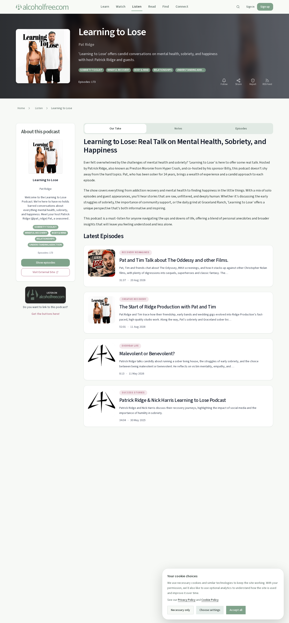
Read (152, 6)
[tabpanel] (178, 280)
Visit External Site (44, 272)
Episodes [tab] (241, 128)
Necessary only (180, 610)
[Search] (238, 6)
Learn (105, 6)
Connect (182, 6)
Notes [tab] (178, 128)
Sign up (265, 7)
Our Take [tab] (115, 128)
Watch (120, 6)
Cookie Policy (210, 600)
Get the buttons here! (45, 314)
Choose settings (210, 610)
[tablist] (178, 128)
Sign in (250, 7)
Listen (137, 6)
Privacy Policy (186, 600)
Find (165, 6)
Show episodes (45, 263)
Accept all (236, 610)
